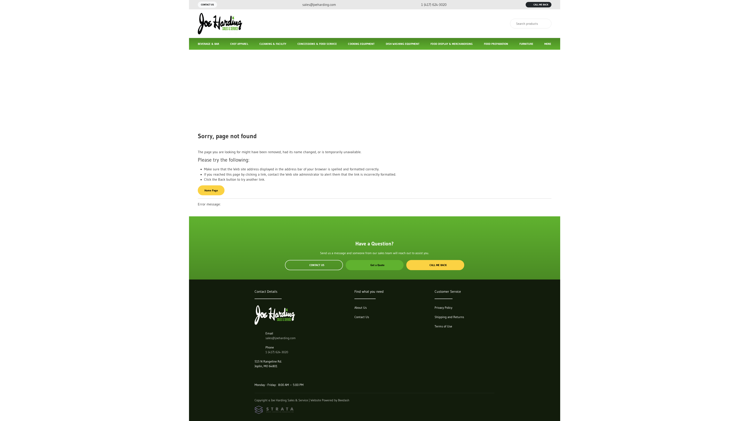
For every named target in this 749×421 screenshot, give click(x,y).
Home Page (211, 190)
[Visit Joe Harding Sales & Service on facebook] (256, 375)
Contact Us (207, 4)
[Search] (545, 23)
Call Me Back (540, 4)
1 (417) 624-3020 (276, 352)
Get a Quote (377, 265)
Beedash (343, 400)
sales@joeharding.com (280, 338)
